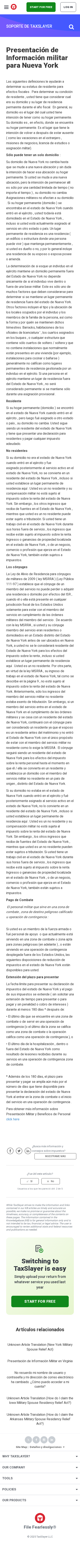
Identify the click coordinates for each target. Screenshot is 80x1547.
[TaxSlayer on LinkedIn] (51, 1439)
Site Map (21, 1447)
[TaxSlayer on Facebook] (36, 1439)
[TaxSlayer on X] (28, 1439)
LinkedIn (28, 1151)
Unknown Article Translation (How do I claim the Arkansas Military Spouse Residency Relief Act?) (40, 1419)
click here (12, 1119)
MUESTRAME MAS (55, 1156)
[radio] (29, 1181)
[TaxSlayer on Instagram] (44, 1439)
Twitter (19, 1151)
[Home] (14, 7)
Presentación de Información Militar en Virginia (40, 1361)
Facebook (10, 1151)
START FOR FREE (41, 7)
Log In (68, 7)
